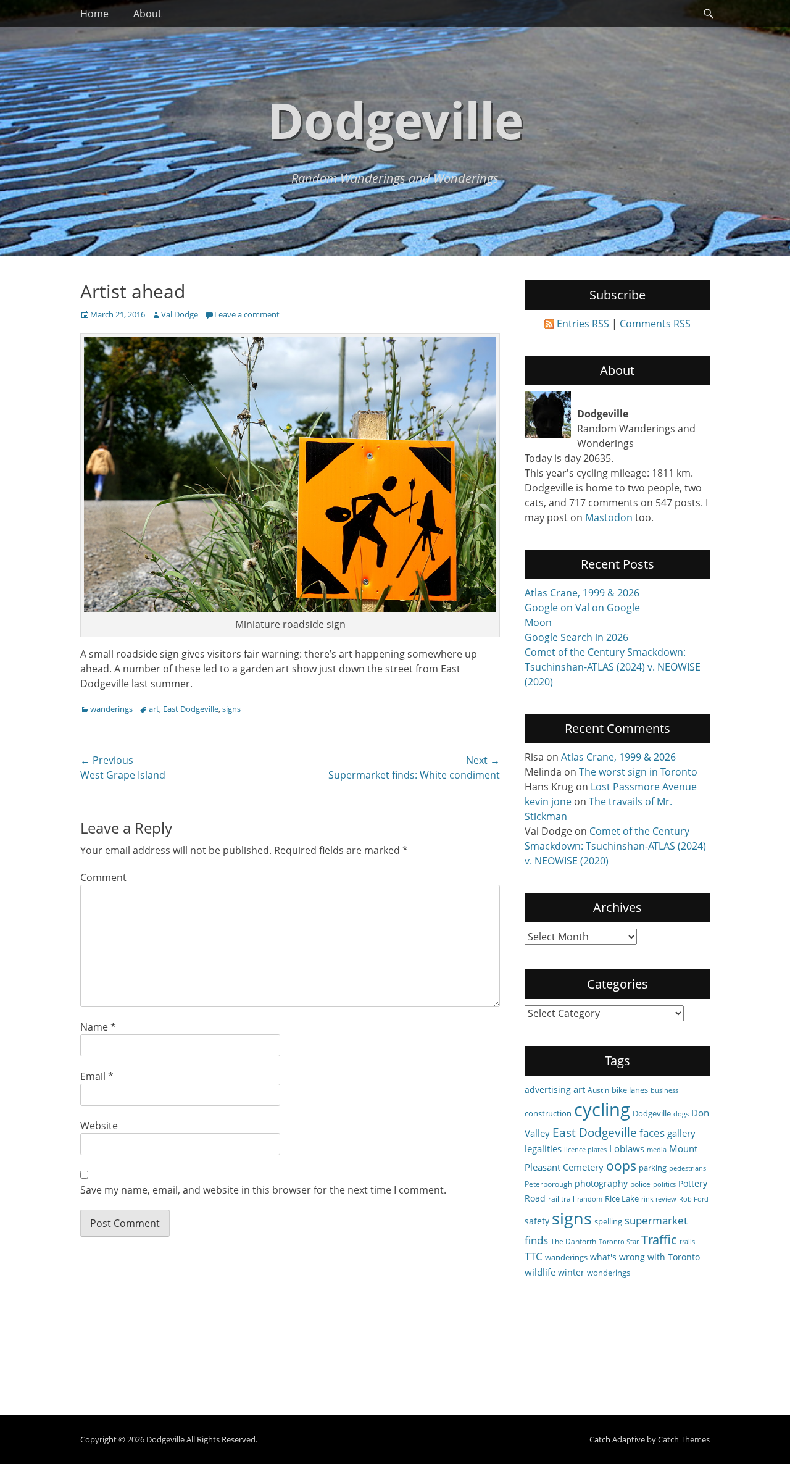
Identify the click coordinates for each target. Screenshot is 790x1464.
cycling (602, 1109)
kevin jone (548, 801)
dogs (681, 1114)
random (589, 1199)
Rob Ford (694, 1199)
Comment (103, 877)
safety (537, 1221)
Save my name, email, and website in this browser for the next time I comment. (263, 1190)
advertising (548, 1089)
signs (231, 708)
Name (98, 1027)
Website (99, 1125)
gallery (681, 1133)
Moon (538, 622)
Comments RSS (655, 323)
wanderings (111, 708)
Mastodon (609, 517)
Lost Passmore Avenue (644, 786)
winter (571, 1272)
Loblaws (626, 1148)
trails (687, 1241)
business (664, 1090)
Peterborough (548, 1184)
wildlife (540, 1272)
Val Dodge (179, 314)
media (657, 1149)
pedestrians (687, 1168)
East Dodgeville (190, 708)
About (147, 13)
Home (94, 13)
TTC (534, 1256)
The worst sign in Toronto (638, 772)
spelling (608, 1221)
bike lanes (630, 1089)
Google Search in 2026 (576, 637)
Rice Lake (622, 1198)
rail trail (561, 1198)
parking (653, 1167)
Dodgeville (395, 119)
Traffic (659, 1239)
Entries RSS (583, 323)
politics (664, 1184)
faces (652, 1133)
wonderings (608, 1272)
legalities (543, 1148)
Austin (598, 1090)
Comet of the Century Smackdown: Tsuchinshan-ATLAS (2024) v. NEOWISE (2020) (613, 666)
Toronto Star (619, 1241)
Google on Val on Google (582, 607)
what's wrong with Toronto (645, 1257)
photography (601, 1183)
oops (621, 1165)
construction (548, 1113)
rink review (658, 1199)
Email (97, 1076)
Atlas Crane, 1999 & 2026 (582, 593)
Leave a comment (247, 314)
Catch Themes (684, 1439)
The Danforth (573, 1241)
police (640, 1184)
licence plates (585, 1149)
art (154, 708)
